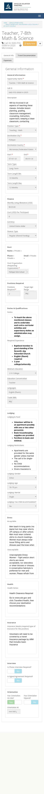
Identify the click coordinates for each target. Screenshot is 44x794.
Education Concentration (17, 378)
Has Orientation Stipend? (30, 696)
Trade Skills (11, 397)
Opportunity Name (14, 78)
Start (9, 154)
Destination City (13, 135)
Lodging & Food (13, 417)
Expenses (8, 60)
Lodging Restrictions (15, 445)
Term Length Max (14, 183)
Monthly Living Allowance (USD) (19, 202)
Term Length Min (14, 173)
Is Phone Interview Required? (19, 667)
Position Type (13, 126)
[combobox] (18, 272)
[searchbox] (28, 297)
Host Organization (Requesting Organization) (14, 265)
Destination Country (15, 145)
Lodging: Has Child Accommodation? (21, 502)
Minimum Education (15, 369)
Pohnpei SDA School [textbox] (16, 272)
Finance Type (12, 231)
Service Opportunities (16, 23)
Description (12, 97)
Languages (11, 388)
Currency (10, 222)
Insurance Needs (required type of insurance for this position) (21, 627)
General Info (9, 55)
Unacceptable (12, 549)
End (25, 154)
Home (5, 23)
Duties (10, 312)
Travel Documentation (27, 55)
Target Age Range (28, 288)
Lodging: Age (12, 483)
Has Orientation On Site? (13, 696)
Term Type (11, 164)
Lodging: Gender (14, 473)
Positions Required (11, 288)
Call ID (9, 88)
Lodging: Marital (13, 492)
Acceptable (11, 521)
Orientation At (13, 707)
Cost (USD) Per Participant (18, 212)
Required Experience (15, 340)
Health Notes (12, 588)
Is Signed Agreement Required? (20, 676)
